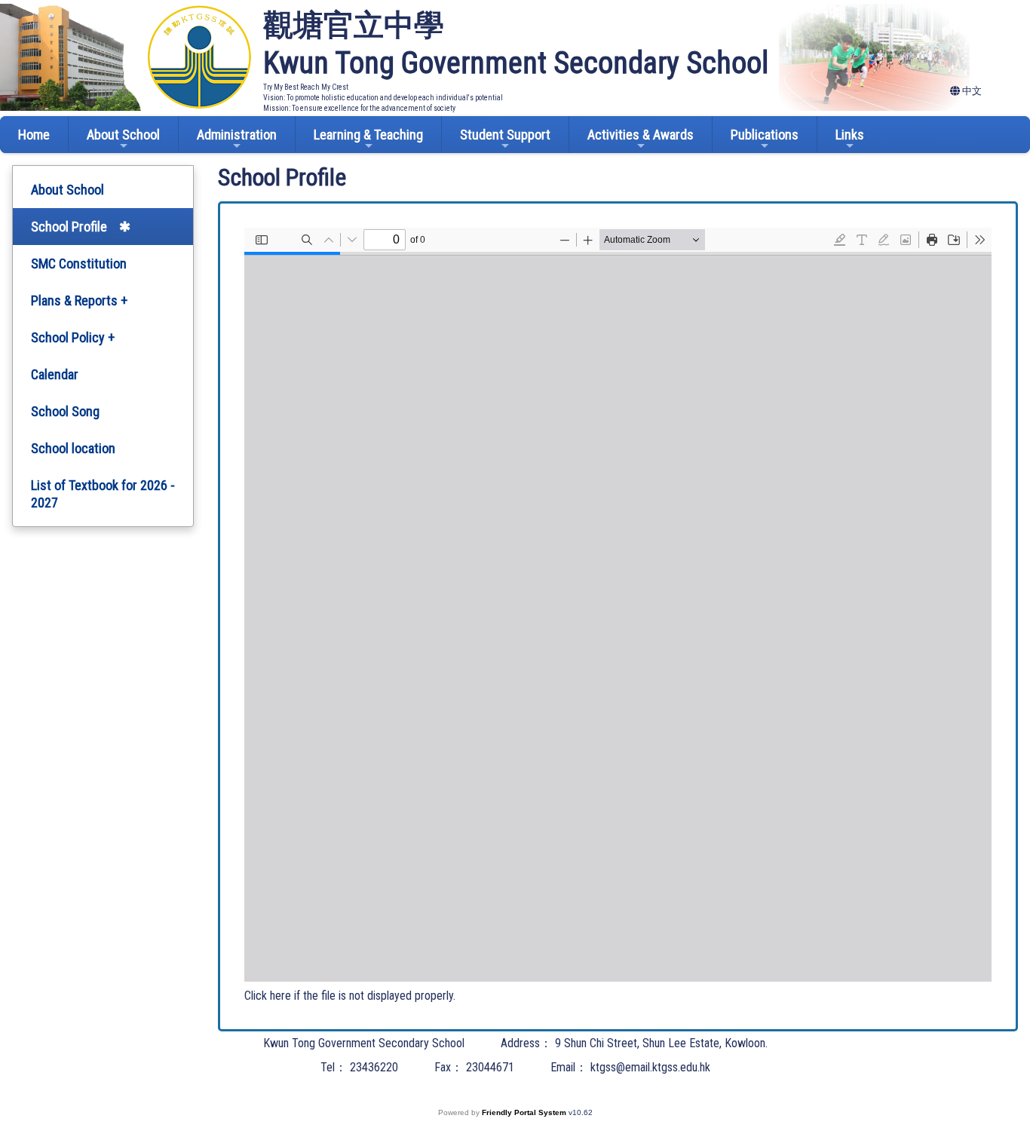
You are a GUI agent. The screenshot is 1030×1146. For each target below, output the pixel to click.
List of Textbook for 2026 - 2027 (103, 493)
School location (73, 448)
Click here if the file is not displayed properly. (349, 995)
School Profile (69, 226)
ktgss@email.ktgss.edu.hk (650, 1067)
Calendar (54, 374)
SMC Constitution (79, 263)
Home (34, 134)
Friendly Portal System (525, 1112)
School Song (65, 411)
